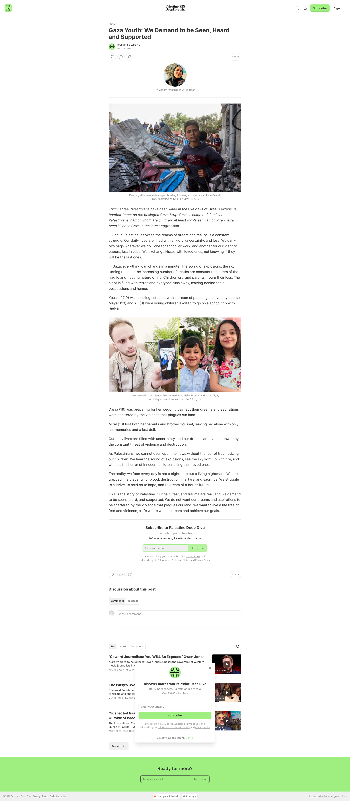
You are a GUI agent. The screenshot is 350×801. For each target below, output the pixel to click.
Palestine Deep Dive (128, 45)
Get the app (189, 796)
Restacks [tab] (132, 601)
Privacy (36, 796)
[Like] (112, 57)
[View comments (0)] (121, 57)
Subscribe (320, 8)
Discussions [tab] (136, 646)
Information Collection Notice (174, 727)
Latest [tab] (122, 646)
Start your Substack (167, 796)
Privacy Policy (202, 727)
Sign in (338, 8)
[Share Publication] (305, 8)
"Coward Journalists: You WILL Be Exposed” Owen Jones (157, 657)
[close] (210, 668)
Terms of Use (193, 723)
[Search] (297, 8)
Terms (45, 796)
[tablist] (124, 601)
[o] (226, 664)
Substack (313, 796)
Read (112, 23)
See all (116, 746)
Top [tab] (113, 646)
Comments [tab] (117, 601)
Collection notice (58, 796)
